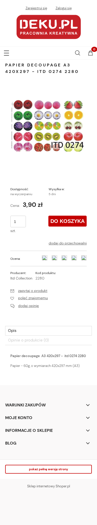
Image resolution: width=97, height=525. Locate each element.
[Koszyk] (90, 53)
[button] (6, 52)
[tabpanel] (48, 363)
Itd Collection (21, 278)
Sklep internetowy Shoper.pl (48, 486)
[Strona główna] (49, 26)
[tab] (48, 331)
